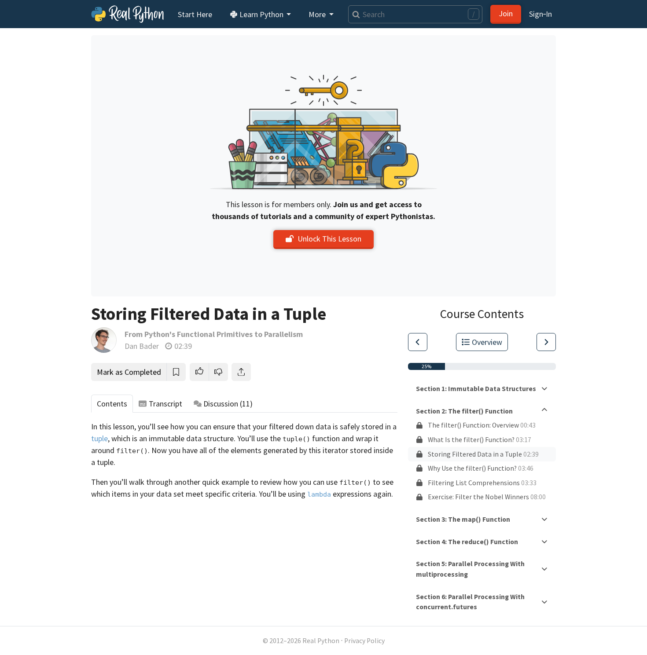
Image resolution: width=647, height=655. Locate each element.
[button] (199, 372)
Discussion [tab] (228, 404)
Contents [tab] (112, 404)
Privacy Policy (364, 641)
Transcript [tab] (165, 404)
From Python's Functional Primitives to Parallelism (214, 334)
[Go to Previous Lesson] (417, 342)
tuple (99, 438)
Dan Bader (142, 346)
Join (506, 13)
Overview (487, 342)
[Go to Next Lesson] (546, 342)
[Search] (354, 14)
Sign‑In (540, 14)
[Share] (241, 372)
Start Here (195, 14)
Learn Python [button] (261, 14)
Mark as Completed (129, 372)
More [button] (318, 14)
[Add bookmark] (176, 372)
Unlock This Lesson (329, 239)
